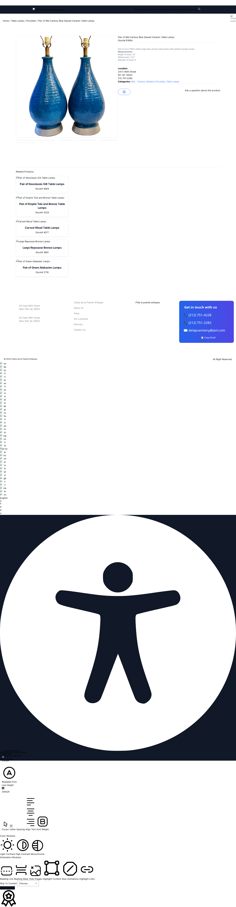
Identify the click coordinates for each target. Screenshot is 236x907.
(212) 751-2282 (74, 2)
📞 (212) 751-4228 (197, 315)
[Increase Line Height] (3, 788)
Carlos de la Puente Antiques (88, 302)
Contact (193, 9)
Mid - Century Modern (142, 81)
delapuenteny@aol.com (29, 334)
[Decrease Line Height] (3, 795)
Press (163, 9)
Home (137, 9)
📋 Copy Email (208, 337)
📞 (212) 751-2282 (197, 322)
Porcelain (31, 20)
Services (185, 9)
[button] (9, 774)
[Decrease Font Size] (3, 764)
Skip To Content (8, 883)
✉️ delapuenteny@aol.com (204, 330)
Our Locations (173, 9)
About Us (145, 9)
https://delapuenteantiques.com (29, 330)
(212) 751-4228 (51, 2)
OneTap (17, 755)
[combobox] (4, 438)
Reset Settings (7, 888)
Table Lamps (17, 20)
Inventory (154, 9)
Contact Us (79, 329)
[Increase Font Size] (3, 757)
